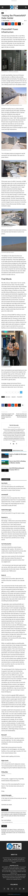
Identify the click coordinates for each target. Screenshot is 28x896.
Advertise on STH (14, 865)
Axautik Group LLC (16, 894)
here (14, 877)
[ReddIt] (16, 23)
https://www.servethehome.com (14, 427)
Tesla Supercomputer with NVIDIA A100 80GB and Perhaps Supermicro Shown (7, 416)
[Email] (19, 23)
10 (26, 20)
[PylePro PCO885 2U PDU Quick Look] (5, 455)
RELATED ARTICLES (6, 450)
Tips (6, 10)
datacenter (14, 396)
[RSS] (12, 888)
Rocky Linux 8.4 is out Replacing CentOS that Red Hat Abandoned (21, 415)
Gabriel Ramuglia (6, 795)
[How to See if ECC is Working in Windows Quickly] (5, 462)
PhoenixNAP (19, 396)
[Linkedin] (12, 23)
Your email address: (6, 820)
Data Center (8, 396)
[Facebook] (2, 23)
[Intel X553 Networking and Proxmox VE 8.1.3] (5, 469)
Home (2, 10)
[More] (22, 23)
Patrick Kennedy (6, 20)
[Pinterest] (9, 23)
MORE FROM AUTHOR (18, 450)
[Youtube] (23, 888)
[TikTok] (16, 888)
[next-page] (5, 475)
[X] (6, 23)
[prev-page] (2, 475)
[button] (2, 7)
